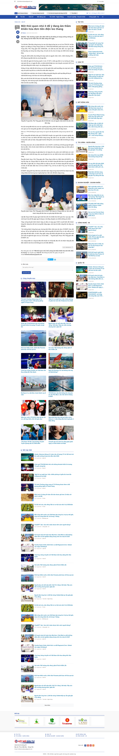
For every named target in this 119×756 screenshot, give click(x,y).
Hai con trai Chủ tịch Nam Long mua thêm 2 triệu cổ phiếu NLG (96, 213)
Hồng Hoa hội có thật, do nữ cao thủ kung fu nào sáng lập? (96, 245)
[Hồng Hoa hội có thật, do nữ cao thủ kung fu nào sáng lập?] (81, 246)
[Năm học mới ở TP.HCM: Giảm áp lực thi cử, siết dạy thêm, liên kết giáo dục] (27, 739)
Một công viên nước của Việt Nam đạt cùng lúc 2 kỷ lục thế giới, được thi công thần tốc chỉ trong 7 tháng (96, 108)
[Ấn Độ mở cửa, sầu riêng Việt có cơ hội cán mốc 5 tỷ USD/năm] (27, 507)
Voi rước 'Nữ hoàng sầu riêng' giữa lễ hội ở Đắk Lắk (60, 348)
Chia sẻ (51, 259)
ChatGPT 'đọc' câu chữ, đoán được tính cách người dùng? (52, 524)
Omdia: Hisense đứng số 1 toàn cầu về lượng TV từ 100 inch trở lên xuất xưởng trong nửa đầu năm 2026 (96, 268)
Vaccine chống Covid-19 (22, 13)
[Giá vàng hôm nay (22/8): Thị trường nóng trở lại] (81, 157)
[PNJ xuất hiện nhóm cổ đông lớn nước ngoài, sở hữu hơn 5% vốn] (81, 189)
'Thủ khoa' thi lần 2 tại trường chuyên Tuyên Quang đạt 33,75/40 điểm (32, 442)
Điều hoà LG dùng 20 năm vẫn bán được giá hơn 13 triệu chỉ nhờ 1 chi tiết (96, 27)
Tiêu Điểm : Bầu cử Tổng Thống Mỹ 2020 (65, 13)
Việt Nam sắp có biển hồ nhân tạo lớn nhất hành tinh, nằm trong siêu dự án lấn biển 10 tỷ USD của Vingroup (96, 125)
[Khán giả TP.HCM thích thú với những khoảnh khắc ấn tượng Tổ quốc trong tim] (27, 467)
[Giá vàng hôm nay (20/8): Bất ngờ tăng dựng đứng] (27, 749)
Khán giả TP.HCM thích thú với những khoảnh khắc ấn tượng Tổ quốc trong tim (32, 325)
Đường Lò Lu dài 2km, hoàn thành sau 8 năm (33, 393)
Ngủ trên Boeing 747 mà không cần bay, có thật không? (61, 371)
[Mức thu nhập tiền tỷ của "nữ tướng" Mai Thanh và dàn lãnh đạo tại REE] (81, 197)
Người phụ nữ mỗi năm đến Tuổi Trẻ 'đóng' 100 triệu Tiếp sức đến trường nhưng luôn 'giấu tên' (60, 325)
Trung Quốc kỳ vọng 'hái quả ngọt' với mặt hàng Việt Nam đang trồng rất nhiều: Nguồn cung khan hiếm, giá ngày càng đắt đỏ (96, 44)
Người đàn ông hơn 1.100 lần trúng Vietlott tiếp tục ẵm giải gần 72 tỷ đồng (96, 148)
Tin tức (43, 498)
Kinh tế (43, 468)
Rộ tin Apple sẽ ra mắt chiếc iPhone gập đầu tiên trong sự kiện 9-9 (96, 237)
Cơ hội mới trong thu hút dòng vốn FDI (42, 13)
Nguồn (67, 247)
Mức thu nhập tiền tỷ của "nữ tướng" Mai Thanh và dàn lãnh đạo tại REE (96, 196)
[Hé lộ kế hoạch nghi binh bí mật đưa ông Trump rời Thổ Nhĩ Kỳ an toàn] (81, 255)
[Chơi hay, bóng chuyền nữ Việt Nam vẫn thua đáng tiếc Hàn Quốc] (27, 558)
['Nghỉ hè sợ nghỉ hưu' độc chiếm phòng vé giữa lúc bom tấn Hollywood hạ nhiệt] (27, 477)
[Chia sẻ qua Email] (17, 41)
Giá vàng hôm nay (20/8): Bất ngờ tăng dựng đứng (49, 746)
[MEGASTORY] (71, 7)
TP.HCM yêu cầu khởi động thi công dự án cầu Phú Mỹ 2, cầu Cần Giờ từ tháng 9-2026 (61, 394)
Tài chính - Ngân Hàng (47, 598)
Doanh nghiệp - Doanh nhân (89, 182)
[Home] (17, 32)
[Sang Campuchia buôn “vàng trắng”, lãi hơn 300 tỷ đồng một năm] (81, 54)
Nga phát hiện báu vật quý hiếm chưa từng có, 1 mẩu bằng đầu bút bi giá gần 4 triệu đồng (61, 419)
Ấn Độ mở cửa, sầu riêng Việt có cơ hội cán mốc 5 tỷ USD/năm (53, 504)
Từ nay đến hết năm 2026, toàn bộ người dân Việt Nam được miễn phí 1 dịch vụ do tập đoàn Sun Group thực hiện (96, 165)
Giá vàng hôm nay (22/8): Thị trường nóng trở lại (95, 155)
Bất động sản (45, 518)
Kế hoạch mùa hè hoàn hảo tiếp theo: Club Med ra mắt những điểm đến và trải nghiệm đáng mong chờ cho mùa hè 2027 (96, 277)
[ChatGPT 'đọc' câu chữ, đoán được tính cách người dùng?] (27, 527)
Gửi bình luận (26, 272)
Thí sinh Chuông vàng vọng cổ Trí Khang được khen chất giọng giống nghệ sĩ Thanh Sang (32, 300)
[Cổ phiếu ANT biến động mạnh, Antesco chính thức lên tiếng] (81, 206)
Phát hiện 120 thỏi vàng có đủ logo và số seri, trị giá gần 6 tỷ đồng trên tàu (96, 173)
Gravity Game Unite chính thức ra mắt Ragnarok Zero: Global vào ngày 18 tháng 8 (96, 285)
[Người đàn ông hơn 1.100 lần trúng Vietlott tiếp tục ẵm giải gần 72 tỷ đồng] (27, 598)
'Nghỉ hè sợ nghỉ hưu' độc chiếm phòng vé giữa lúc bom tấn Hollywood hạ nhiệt (61, 299)
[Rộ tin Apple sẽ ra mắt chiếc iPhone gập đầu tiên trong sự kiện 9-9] (81, 238)
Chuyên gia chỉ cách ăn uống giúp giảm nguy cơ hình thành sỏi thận (61, 442)
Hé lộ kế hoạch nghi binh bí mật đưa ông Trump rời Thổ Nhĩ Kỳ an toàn (96, 254)
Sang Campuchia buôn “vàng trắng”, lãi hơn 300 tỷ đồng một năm (96, 53)
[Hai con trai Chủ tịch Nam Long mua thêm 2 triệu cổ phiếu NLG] (81, 214)
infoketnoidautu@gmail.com (33, 254)
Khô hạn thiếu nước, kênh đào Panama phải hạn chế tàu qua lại (33, 348)
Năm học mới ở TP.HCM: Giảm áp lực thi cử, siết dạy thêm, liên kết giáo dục (33, 418)
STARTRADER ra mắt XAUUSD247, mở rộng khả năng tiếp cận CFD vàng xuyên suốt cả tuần (95, 294)
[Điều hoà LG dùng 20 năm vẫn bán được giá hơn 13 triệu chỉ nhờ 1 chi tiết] (27, 497)
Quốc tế (44, 458)
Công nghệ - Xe (45, 526)
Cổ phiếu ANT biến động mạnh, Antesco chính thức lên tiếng (95, 205)
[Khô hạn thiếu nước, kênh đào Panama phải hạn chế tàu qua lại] (27, 578)
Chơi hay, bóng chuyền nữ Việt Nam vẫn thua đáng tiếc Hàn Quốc (33, 371)
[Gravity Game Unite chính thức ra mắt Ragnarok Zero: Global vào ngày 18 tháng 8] (27, 547)
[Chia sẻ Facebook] (17, 37)
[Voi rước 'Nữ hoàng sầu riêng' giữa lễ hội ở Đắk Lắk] (27, 568)
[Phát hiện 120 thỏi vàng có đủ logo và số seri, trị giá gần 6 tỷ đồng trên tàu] (81, 174)
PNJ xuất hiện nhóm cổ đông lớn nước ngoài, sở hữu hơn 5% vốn (96, 188)
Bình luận (17, 27)
